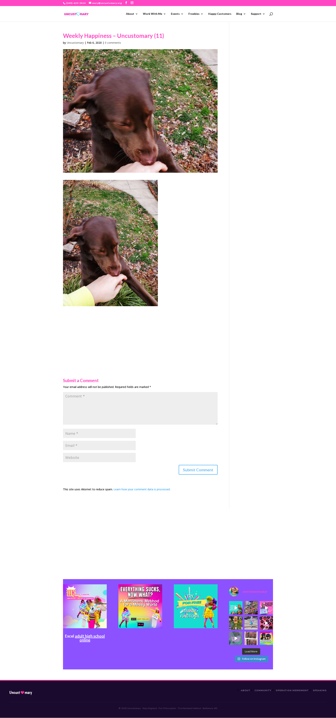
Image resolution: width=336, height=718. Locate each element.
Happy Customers (219, 13)
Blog (239, 13)
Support (256, 13)
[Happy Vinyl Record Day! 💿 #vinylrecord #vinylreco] (266, 623)
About (130, 13)
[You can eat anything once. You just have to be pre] (266, 607)
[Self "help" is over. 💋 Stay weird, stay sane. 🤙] (235, 607)
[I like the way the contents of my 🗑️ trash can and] (251, 607)
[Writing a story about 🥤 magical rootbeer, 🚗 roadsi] (235, 638)
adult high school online (90, 638)
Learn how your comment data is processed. (142, 489)
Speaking (320, 690)
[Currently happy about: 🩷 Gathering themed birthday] (235, 623)
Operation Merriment (292, 690)
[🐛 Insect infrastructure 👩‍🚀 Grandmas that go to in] (266, 638)
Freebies (194, 13)
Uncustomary (75, 42)
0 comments (113, 42)
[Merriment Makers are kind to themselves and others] (251, 623)
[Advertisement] (140, 333)
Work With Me (152, 13)
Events (175, 13)
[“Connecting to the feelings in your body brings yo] (251, 638)
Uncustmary (20, 692)
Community (263, 690)
